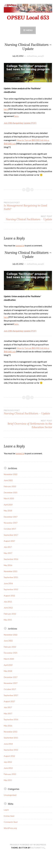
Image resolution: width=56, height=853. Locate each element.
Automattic (38, 848)
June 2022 (8, 480)
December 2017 (10, 517)
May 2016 (8, 565)
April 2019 (8, 504)
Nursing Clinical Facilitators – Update (29, 218)
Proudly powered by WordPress (28, 845)
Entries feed (9, 816)
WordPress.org (10, 828)
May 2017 (8, 553)
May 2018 (8, 510)
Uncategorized (10, 795)
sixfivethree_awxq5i (35, 56)
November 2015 (10, 571)
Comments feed (11, 822)
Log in (6, 810)
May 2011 (8, 620)
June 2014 (8, 583)
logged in (20, 245)
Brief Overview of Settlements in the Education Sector (30, 424)
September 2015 (11, 577)
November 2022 (10, 474)
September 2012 (11, 589)
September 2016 (11, 559)
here (6, 109)
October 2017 (10, 529)
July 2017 (8, 547)
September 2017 (11, 535)
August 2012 (9, 595)
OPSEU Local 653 (28, 17)
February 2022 (10, 486)
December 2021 (10, 492)
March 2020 (9, 498)
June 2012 (8, 607)
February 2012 (10, 614)
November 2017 (10, 523)
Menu (29, 30)
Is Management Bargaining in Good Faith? (25, 206)
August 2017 (9, 541)
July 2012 (8, 601)
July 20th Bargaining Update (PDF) (20, 123)
